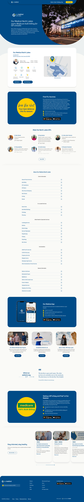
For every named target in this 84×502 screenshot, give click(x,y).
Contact (43, 485)
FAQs (31, 489)
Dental (55, 2)
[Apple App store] (68, 483)
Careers (43, 487)
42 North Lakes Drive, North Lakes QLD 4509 (21, 56)
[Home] (7, 481)
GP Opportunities (45, 489)
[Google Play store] (60, 483)
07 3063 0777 (16, 55)
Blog (62, 2)
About (43, 483)
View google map (57, 77)
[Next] (31, 377)
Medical (52, 2)
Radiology (59, 2)
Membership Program (46, 481)
